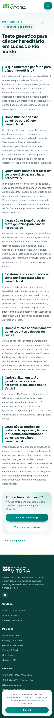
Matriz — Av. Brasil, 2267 (14, 610)
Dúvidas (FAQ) (9, 660)
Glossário (14, 22)
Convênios (7, 655)
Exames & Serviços (11, 650)
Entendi (27, 710)
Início (5, 22)
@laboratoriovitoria (11, 685)
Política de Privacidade (13, 689)
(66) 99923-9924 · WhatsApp (17, 675)
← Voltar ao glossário (14, 540)
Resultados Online (11, 635)
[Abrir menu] (48, 5)
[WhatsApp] (5, 595)
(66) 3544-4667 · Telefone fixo (18, 680)
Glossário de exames (12, 645)
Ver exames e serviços (27, 527)
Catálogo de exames (12, 640)
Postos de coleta (10, 615)
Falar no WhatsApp (27, 517)
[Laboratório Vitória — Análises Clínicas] (14, 6)
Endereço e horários (12, 620)
